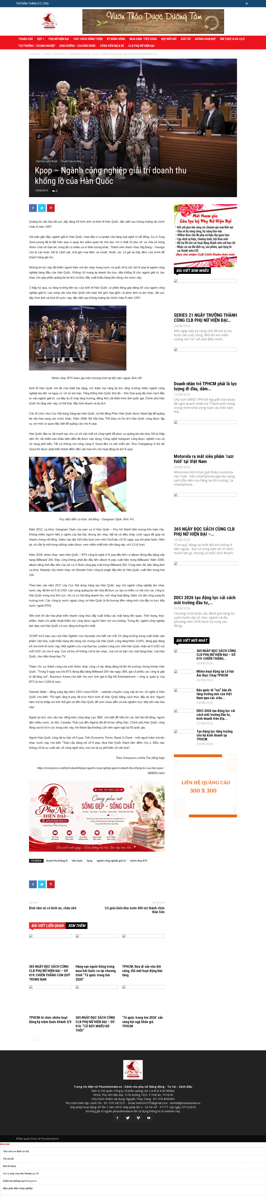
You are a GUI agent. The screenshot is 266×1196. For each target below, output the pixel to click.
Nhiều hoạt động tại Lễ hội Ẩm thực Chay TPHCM (215, 673)
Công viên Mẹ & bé (112, 46)
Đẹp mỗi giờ (168, 39)
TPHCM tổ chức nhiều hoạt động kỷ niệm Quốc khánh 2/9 (50, 1019)
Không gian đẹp (205, 39)
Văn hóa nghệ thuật (54, 54)
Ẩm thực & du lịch (232, 39)
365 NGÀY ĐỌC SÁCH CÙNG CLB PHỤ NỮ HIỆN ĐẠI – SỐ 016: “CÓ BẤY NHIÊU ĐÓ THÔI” (95, 1023)
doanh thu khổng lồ (57, 860)
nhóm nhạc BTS (138, 860)
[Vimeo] (138, 1118)
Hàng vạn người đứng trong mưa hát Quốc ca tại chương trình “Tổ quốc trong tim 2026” (96, 972)
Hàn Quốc (77, 860)
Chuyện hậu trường (79, 54)
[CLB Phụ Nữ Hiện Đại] (205, 235)
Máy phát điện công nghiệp (18, 1188)
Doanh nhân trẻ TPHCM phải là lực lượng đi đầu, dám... (205, 386)
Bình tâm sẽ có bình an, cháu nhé (52, 908)
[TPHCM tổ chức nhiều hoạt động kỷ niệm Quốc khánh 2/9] (50, 999)
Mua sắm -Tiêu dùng (143, 39)
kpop (89, 860)
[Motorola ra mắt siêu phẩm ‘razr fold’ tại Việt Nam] (205, 435)
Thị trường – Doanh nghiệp (36, 46)
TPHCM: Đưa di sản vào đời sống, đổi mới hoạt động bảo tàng (142, 970)
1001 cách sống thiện (88, 39)
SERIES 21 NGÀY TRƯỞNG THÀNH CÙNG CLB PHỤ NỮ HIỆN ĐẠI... (205, 317)
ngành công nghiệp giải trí (111, 860)
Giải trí (186, 39)
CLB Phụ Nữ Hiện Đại (141, 46)
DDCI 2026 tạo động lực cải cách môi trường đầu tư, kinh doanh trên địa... (215, 715)
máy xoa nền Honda (21, 1173)
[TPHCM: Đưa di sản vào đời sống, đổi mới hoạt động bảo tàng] (143, 948)
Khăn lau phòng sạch (14, 1181)
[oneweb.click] (97, 816)
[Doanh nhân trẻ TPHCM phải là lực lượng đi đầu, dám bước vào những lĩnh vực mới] (205, 363)
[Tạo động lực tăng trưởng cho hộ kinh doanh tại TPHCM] (183, 736)
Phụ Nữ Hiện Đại (58, 39)
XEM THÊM (76, 925)
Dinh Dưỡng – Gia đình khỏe (77, 46)
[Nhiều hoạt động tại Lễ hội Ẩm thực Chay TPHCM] (183, 676)
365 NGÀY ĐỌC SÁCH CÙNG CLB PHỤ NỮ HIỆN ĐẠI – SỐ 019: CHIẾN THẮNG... (216, 655)
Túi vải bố (8, 1158)
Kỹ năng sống (116, 39)
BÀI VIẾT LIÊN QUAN (47, 925)
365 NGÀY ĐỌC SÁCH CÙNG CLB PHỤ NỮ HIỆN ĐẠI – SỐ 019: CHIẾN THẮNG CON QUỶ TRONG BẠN (49, 972)
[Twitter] (128, 1118)
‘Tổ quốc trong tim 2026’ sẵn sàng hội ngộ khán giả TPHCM (142, 1021)
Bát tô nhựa (9, 1166)
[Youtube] (149, 1118)
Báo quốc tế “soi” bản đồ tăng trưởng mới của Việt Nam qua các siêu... (214, 694)
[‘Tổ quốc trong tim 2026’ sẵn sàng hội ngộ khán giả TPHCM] (143, 999)
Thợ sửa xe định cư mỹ (16, 1151)
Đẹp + (40, 39)
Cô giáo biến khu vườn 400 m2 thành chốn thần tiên (135, 910)
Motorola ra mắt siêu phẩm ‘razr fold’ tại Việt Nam (204, 459)
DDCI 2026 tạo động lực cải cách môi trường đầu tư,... (204, 600)
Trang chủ (25, 39)
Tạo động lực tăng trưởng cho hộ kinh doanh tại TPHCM (214, 735)
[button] (247, 3)
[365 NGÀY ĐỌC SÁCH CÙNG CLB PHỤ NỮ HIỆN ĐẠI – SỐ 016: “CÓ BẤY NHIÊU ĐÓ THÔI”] (97, 999)
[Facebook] (117, 1118)
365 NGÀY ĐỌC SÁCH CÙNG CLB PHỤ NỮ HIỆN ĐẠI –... (204, 531)
